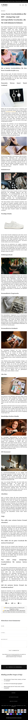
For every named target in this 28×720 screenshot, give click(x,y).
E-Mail (3, 632)
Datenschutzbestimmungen (11, 656)
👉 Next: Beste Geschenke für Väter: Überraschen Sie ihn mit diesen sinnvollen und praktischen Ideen (14, 611)
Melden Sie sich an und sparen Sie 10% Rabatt (14, 706)
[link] (4, 5)
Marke (14, 692)
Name (2, 626)
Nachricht (4, 639)
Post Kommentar (14, 650)
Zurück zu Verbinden (15, 667)
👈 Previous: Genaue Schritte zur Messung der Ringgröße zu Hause (14, 608)
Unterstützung (13, 697)
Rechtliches (13, 701)
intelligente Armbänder (11, 111)
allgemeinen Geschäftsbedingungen (13, 655)
